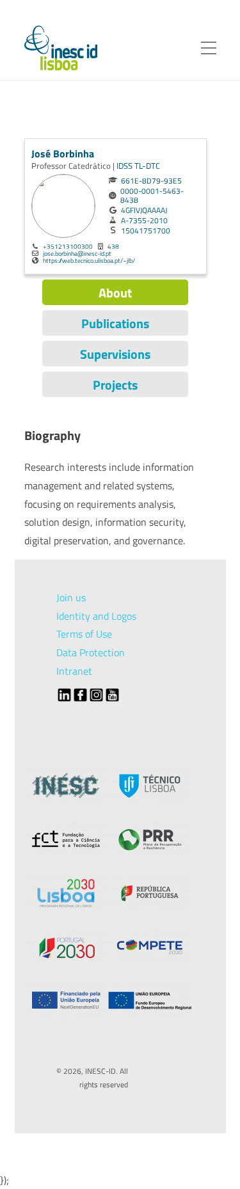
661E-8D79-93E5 (151, 181)
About (115, 293)
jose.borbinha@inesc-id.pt (77, 253)
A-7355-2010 (144, 220)
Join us (71, 597)
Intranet (74, 671)
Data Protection (90, 652)
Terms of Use (84, 634)
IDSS (125, 165)
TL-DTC (147, 165)
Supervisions (115, 354)
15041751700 (145, 230)
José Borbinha (62, 153)
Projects (115, 385)
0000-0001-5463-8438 (152, 196)
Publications (115, 323)
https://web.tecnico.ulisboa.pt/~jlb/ (89, 260)
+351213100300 (68, 246)
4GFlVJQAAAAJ (144, 210)
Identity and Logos (96, 616)
